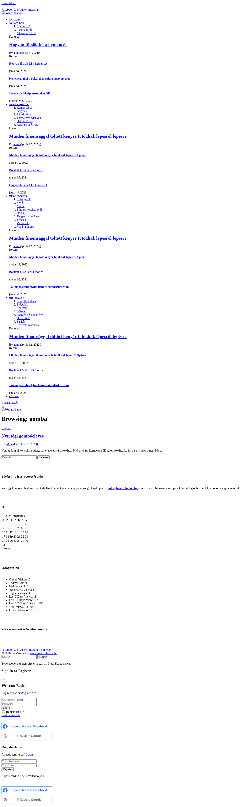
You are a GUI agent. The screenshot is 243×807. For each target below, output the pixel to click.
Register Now (29, 693)
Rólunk (14, 396)
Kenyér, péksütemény (30, 314)
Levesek (22, 308)
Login (29, 754)
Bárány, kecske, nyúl (29, 209)
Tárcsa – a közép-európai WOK (29, 93)
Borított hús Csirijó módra (26, 170)
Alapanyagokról (26, 33)
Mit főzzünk (16, 298)
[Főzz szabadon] (12, 13)
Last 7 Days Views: (21, 596)
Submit (43, 656)
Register (7, 769)
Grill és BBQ (25, 121)
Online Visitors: (19, 579)
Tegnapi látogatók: (20, 593)
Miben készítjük (19, 104)
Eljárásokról (24, 26)
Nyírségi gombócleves (23, 436)
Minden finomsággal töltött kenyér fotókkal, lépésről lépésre (68, 136)
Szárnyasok (24, 199)
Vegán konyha (25, 226)
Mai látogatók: (18, 586)
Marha (20, 206)
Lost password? (11, 715)
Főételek (22, 311)
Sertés (20, 202)
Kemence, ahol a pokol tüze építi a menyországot (40, 78)
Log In (6, 707)
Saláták (21, 321)
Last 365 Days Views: (22, 603)
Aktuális (14, 20)
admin (17, 52)
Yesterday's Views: (20, 589)
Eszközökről (24, 29)
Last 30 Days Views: (22, 600)
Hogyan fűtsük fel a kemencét (38, 44)
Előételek (22, 304)
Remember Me (15, 711)
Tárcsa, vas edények (29, 117)
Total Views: (17, 606)
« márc (6, 548)
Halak (20, 213)
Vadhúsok (23, 223)
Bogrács (22, 111)
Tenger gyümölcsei (28, 216)
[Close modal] (3, 679)
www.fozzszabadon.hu (43, 653)
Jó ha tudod (16, 23)
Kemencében (24, 107)
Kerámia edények (27, 124)
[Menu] (3, 407)
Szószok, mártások (28, 325)
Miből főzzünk (18, 196)
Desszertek (23, 318)
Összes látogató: (19, 610)
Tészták (21, 219)
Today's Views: (18, 582)
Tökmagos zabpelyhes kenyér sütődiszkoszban (39, 286)
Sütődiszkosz (24, 114)
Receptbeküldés (26, 301)
